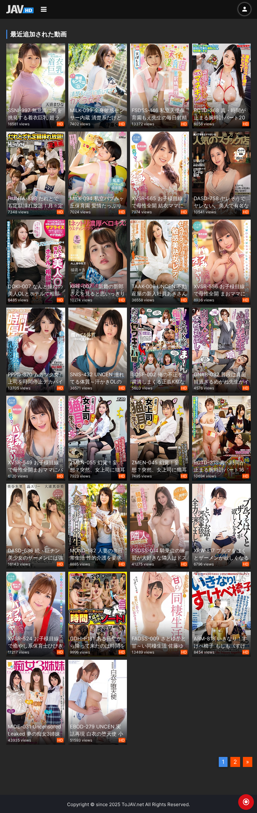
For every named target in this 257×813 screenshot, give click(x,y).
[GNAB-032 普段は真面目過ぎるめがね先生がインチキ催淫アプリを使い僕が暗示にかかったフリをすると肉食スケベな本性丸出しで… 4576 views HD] (221, 349)
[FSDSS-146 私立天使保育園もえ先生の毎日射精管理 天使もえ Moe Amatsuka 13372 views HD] (159, 85)
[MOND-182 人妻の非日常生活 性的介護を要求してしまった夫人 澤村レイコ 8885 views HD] (97, 525)
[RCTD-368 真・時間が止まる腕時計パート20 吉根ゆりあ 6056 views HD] (221, 85)
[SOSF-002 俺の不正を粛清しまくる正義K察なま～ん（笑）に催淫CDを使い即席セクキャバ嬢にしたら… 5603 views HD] (159, 349)
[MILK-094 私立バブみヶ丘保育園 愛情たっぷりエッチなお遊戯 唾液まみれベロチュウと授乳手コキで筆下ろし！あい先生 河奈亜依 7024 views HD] (97, 173)
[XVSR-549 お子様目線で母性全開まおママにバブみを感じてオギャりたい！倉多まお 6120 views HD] (35, 437)
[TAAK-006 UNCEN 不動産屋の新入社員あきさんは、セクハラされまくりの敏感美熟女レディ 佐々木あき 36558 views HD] (159, 261)
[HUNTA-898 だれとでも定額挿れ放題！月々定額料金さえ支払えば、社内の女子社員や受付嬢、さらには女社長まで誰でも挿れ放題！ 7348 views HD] (35, 173)
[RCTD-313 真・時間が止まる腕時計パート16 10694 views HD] (221, 437)
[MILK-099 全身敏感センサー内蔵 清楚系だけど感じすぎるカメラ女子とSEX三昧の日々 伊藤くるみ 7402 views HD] (97, 85)
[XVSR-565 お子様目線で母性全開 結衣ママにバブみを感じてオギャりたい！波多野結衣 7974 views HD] (159, 173)
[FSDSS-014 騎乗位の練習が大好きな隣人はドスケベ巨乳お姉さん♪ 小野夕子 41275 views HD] (159, 525)
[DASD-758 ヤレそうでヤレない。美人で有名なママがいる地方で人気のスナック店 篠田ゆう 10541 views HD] (221, 173)
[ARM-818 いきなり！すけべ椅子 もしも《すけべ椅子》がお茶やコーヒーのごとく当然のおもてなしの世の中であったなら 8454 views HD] (221, 613)
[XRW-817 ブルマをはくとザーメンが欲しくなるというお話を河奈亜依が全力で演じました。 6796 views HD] (221, 525)
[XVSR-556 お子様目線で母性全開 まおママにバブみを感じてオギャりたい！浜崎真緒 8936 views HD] (221, 261)
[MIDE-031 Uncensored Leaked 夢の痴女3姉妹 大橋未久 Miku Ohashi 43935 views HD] (35, 701)
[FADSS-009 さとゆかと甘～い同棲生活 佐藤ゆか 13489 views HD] (159, 613)
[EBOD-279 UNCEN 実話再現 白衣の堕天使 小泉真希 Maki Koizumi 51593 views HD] (97, 701)
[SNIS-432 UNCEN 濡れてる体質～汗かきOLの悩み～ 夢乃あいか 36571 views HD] (97, 349)
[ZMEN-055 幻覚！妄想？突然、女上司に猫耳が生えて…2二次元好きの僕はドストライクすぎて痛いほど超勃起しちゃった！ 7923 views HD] (97, 437)
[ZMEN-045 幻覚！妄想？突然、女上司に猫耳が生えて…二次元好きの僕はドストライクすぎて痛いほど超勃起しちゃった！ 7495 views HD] (159, 437)
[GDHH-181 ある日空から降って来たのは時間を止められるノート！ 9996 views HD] (97, 613)
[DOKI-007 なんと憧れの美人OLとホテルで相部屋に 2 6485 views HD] (35, 261)
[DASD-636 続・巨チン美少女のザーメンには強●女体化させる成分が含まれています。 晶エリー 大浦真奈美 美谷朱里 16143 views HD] (35, 525)
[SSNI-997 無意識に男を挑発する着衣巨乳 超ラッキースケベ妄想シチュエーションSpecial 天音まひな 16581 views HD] (35, 85)
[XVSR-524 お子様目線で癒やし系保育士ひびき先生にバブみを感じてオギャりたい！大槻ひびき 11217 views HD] (35, 613)
